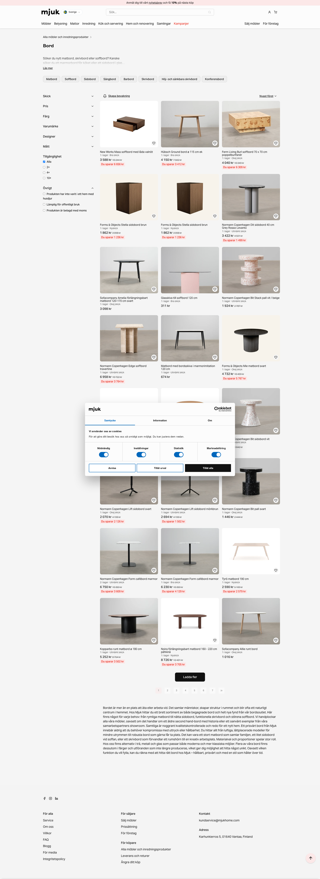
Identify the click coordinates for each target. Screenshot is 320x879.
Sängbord (110, 79)
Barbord (129, 79)
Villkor (47, 833)
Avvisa (112, 468)
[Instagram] (50, 798)
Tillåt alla (208, 468)
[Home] (51, 12)
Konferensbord (214, 79)
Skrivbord (148, 79)
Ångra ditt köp (130, 862)
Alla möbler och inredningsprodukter (65, 37)
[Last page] (221, 691)
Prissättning (129, 827)
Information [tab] (160, 420)
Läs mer (48, 68)
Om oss (48, 827)
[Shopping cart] (275, 12)
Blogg (47, 846)
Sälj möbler (128, 820)
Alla (49, 161)
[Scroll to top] (311, 858)
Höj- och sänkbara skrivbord (179, 79)
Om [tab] (210, 420)
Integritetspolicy (54, 859)
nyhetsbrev (155, 2)
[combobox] (160, 12)
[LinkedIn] (56, 798)
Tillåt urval (160, 468)
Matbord (51, 79)
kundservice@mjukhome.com (219, 820)
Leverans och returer (135, 856)
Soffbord (70, 79)
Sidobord (90, 79)
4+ (48, 172)
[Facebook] (44, 798)
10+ (49, 178)
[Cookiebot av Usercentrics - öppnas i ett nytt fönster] (216, 409)
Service (48, 820)
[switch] (141, 454)
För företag (128, 833)
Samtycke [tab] (110, 420)
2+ (48, 167)
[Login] (269, 12)
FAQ (46, 840)
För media (50, 852)
